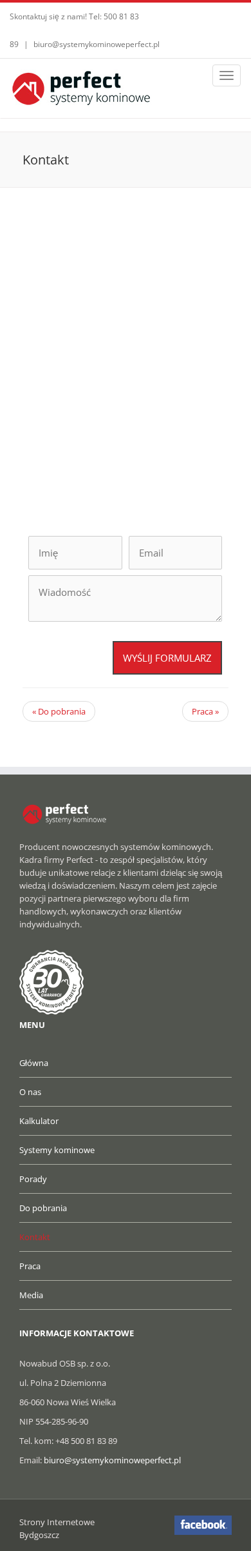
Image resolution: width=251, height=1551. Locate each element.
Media (31, 1295)
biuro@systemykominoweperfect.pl (96, 44)
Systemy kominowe (57, 1150)
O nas (30, 1092)
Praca (205, 711)
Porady (33, 1179)
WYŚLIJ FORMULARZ (167, 657)
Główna (33, 1063)
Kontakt (34, 1237)
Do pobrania (59, 711)
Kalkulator (39, 1121)
